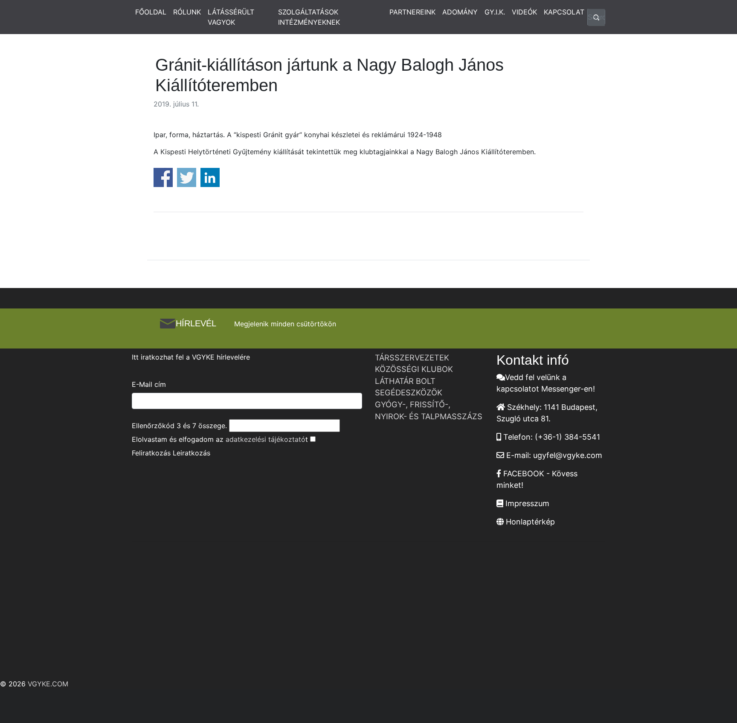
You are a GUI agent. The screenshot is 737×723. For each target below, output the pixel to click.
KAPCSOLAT (564, 12)
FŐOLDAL (150, 12)
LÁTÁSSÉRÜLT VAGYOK (231, 17)
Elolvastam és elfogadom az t (220, 439)
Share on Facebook (163, 177)
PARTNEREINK (412, 12)
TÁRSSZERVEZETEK (412, 357)
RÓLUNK (187, 12)
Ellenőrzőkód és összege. (179, 425)
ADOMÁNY (460, 12)
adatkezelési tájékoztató (265, 439)
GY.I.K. (495, 12)
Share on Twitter (186, 177)
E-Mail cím (149, 384)
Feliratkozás (151, 453)
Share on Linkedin (210, 177)
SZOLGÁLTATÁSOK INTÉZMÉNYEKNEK (309, 17)
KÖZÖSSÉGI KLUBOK (414, 369)
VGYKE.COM (48, 684)
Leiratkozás (191, 453)
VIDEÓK (524, 12)
